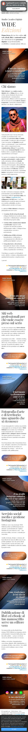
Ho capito (14, 729)
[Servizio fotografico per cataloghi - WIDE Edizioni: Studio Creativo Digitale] (14, 391)
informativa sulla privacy (17, 726)
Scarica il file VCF (16, 8)
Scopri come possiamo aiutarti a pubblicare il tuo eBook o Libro (14, 656)
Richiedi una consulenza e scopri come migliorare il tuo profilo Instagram (14, 556)
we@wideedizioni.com (15, 268)
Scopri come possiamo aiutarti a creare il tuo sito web (14, 356)
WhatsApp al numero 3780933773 (20, 270)
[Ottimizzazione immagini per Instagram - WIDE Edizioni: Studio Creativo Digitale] (14, 493)
